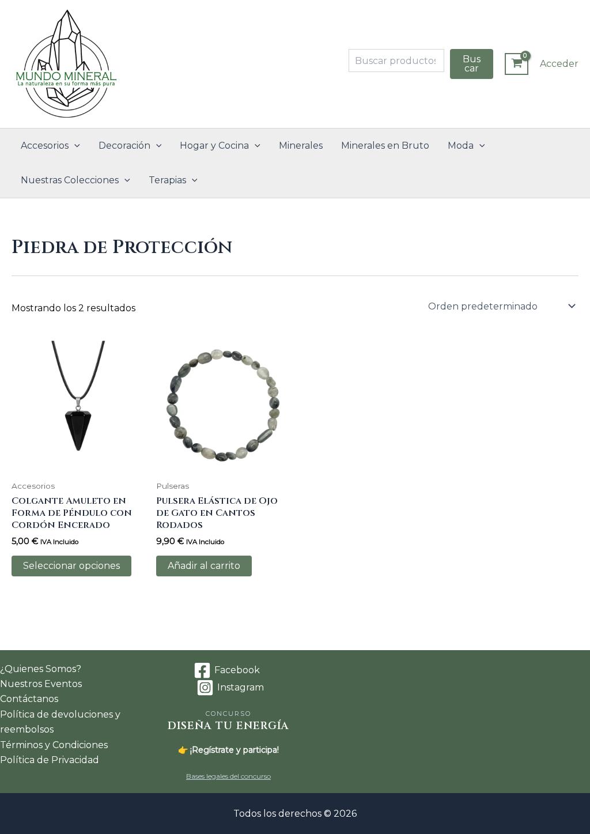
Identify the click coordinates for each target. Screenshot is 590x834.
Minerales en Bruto (385, 145)
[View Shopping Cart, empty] (516, 64)
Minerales (301, 145)
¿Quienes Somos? (40, 668)
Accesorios (45, 145)
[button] (74, 146)
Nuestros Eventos (41, 683)
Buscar (472, 64)
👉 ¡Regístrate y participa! (228, 750)
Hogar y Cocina (214, 145)
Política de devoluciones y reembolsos (60, 722)
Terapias (167, 180)
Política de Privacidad (49, 759)
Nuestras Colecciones (70, 180)
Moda (461, 145)
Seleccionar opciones (71, 565)
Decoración (124, 145)
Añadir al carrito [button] (204, 565)
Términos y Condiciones (54, 744)
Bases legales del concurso (228, 776)
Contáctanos (29, 698)
